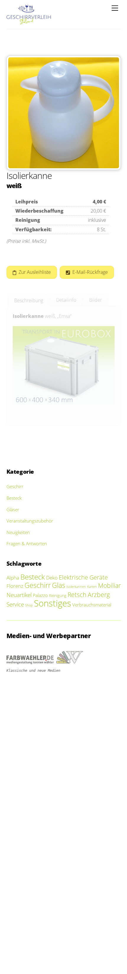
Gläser (12, 509)
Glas (58, 585)
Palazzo (40, 595)
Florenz (14, 586)
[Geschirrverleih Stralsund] (28, 22)
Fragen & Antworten (26, 543)
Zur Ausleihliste (35, 272)
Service (15, 604)
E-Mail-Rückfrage (90, 272)
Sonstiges (52, 603)
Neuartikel (19, 595)
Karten (92, 587)
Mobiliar (109, 585)
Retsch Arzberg (89, 594)
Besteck (14, 498)
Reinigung (57, 595)
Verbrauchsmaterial (91, 605)
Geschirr (14, 486)
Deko (52, 577)
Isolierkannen (76, 587)
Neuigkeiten (18, 532)
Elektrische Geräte (83, 577)
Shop (29, 605)
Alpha (12, 577)
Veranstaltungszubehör (29, 521)
